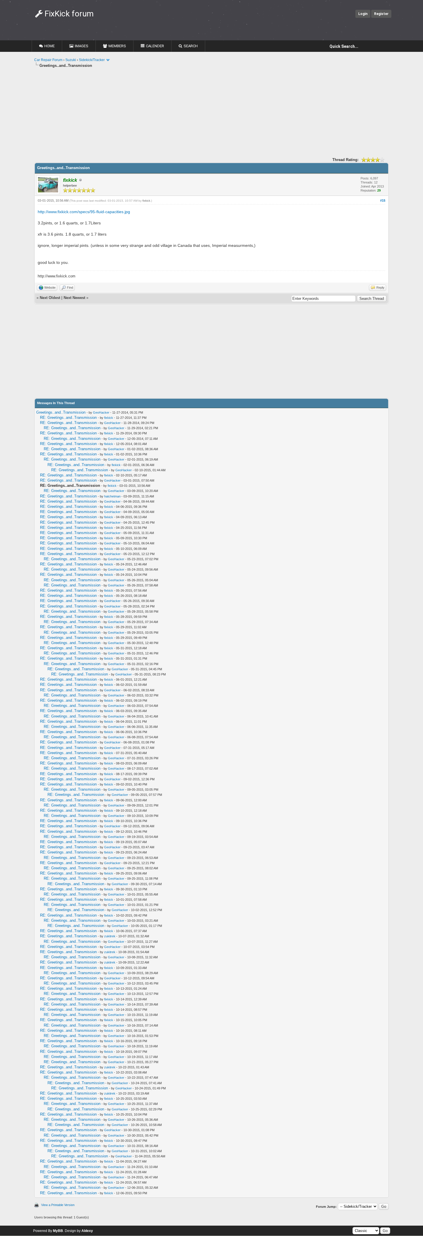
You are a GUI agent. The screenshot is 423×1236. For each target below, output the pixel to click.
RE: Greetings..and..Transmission (68, 417)
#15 (382, 200)
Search (191, 46)
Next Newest (74, 298)
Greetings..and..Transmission (60, 412)
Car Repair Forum (48, 60)
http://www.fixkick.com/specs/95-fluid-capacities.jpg (84, 211)
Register (381, 14)
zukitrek (109, 936)
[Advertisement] (207, 113)
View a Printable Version (58, 1205)
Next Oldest (50, 298)
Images (81, 46)
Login (362, 14)
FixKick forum (68, 13)
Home (49, 46)
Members (117, 46)
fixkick (146, 200)
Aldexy (87, 1231)
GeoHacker (101, 412)
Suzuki (70, 60)
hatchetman (112, 496)
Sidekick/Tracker (92, 60)
